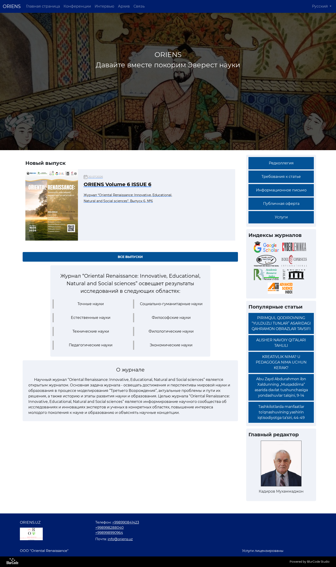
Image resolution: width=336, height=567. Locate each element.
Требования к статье (281, 176)
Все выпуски (130, 257)
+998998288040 (109, 527)
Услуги (281, 217)
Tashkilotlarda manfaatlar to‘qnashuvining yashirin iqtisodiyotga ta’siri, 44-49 (281, 412)
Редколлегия (281, 163)
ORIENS (12, 6)
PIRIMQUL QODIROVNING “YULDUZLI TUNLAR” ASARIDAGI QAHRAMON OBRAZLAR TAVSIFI (281, 323)
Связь (139, 6)
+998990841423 (125, 522)
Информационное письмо (281, 190)
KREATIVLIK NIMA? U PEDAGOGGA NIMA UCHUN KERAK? (281, 362)
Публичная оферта (281, 203)
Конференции (77, 6)
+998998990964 (109, 532)
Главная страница (43, 6)
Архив (124, 6)
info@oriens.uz (120, 539)
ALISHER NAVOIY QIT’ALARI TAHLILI (281, 343)
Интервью (104, 6)
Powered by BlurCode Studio (310, 561)
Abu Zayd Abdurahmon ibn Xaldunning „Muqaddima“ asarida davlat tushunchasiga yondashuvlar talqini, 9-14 (281, 387)
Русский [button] (320, 6)
